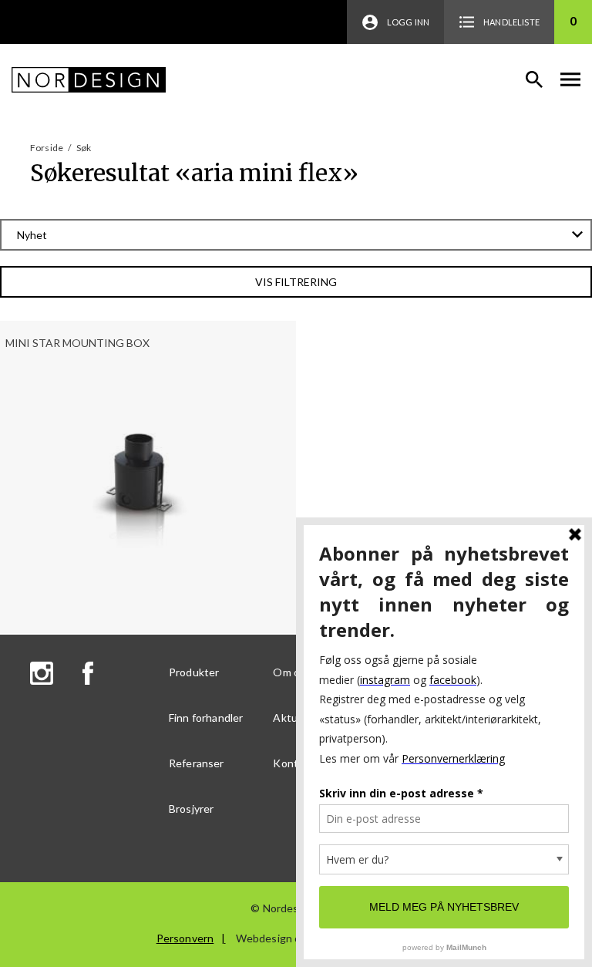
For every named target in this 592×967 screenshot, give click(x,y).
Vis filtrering (296, 281)
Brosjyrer (191, 808)
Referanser (196, 763)
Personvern (185, 938)
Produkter (194, 672)
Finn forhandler (206, 717)
